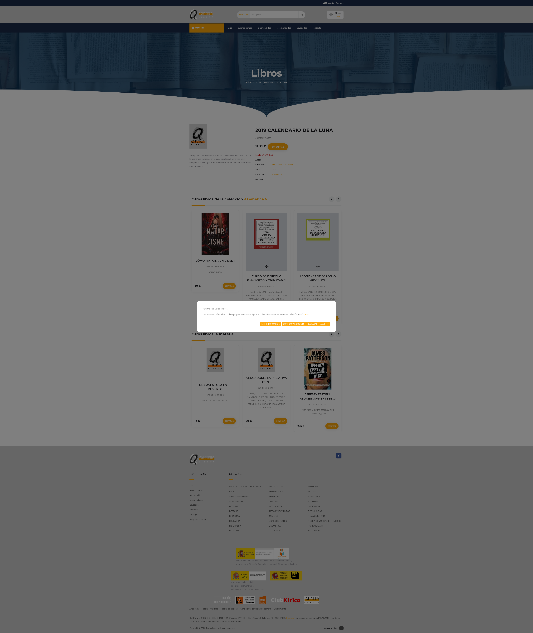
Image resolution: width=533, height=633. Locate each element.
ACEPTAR (324, 324)
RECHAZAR (312, 324)
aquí (307, 314)
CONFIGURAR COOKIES (293, 324)
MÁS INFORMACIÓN (270, 324)
